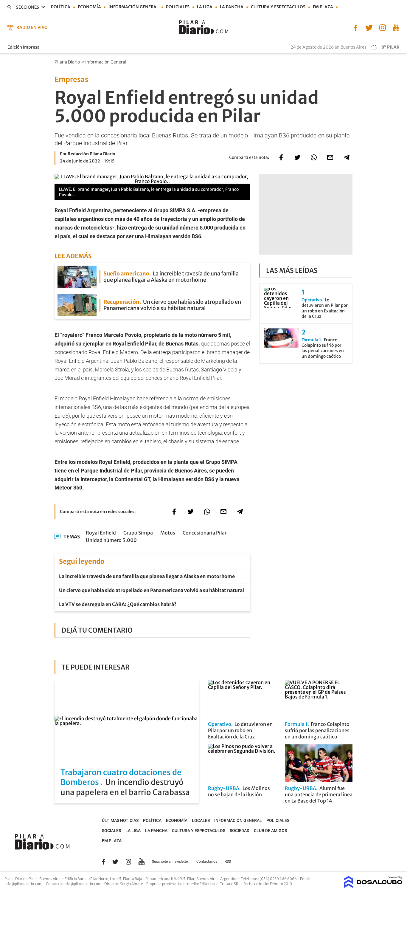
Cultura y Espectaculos (278, 7)
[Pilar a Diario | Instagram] (382, 27)
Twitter (115, 861)
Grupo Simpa (138, 533)
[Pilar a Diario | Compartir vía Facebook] (281, 157)
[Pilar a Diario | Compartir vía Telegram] (346, 157)
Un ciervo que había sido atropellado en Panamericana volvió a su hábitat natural (151, 590)
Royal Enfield (101, 533)
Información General (106, 62)
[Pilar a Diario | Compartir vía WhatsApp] (314, 157)
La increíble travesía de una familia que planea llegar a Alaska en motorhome (147, 576)
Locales (201, 820)
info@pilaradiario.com (82, 884)
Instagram (128, 861)
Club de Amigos (270, 830)
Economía (89, 7)
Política (60, 7)
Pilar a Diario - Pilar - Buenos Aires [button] (33, 878)
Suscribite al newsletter (170, 861)
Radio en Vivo (32, 27)
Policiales (177, 7)
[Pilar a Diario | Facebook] (355, 27)
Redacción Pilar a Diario (91, 154)
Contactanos (206, 861)
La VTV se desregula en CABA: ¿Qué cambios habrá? (118, 604)
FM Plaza (323, 7)
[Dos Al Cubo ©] (373, 886)
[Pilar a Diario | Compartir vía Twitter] (297, 157)
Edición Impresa (23, 47)
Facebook (103, 861)
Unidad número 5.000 (111, 540)
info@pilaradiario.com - (25, 884)
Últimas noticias (120, 820)
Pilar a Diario (68, 62)
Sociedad (239, 830)
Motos (167, 533)
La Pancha (231, 7)
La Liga (204, 7)
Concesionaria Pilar (204, 533)
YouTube (142, 861)
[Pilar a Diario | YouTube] (396, 27)
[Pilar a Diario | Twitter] (369, 27)
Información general (133, 7)
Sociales (111, 830)
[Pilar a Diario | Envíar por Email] (330, 157)
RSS (228, 861)
